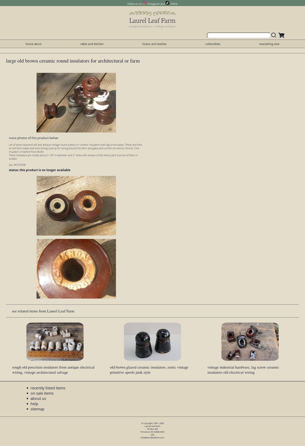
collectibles (212, 44)
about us (38, 398)
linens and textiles (154, 44)
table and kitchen (92, 44)
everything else (269, 44)
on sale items (42, 393)
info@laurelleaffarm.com (152, 437)
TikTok (174, 4)
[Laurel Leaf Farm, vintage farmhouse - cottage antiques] (152, 19)
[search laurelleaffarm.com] (274, 35)
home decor (34, 44)
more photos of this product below (33, 138)
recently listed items (47, 387)
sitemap (37, 408)
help (34, 403)
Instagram (153, 4)
